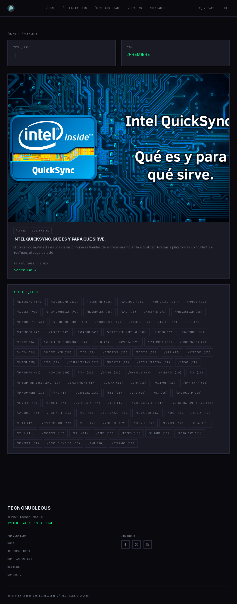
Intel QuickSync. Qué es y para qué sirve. (59, 239)
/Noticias (29, 301)
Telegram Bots (18, 551)
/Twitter (53, 433)
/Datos (110, 372)
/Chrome (158, 433)
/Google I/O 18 (63, 443)
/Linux (26, 342)
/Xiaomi (59, 332)
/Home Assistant (107, 8)
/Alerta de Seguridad (65, 342)
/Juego (164, 332)
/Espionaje (114, 412)
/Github (165, 382)
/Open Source (57, 423)
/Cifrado (123, 443)
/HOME (11, 33)
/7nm (96, 443)
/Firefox (170, 372)
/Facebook (28, 332)
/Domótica (115, 352)
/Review (26, 403)
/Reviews (135, 8)
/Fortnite (59, 412)
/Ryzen (26, 362)
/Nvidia (129, 342)
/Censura (87, 392)
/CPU (80, 433)
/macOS (187, 362)
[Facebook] (125, 544)
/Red (87, 423)
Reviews (13, 567)
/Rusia (200, 412)
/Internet (159, 342)
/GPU (139, 382)
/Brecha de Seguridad (38, 382)
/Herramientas (83, 362)
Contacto (14, 575)
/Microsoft (108, 322)
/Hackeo (139, 322)
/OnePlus (139, 372)
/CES (114, 392)
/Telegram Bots (74, 8)
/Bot (193, 322)
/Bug (103, 342)
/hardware (28, 372)
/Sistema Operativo (193, 403)
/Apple (197, 301)
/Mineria (27, 443)
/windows (199, 352)
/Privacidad (189, 311)
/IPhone (59, 372)
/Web (116, 403)
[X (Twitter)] (136, 544)
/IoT (51, 362)
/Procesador (194, 342)
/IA (196, 372)
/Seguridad (64, 301)
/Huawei (55, 403)
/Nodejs (145, 352)
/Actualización (153, 362)
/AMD (128, 311)
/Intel (21, 230)
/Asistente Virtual (126, 332)
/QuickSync (41, 230)
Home (10, 543)
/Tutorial (166, 301)
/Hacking (117, 362)
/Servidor (147, 412)
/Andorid (27, 412)
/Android (132, 301)
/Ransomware (30, 392)
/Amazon (88, 332)
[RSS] (147, 544)
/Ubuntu (144, 423)
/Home (50, 8)
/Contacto (157, 8)
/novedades (99, 311)
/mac (60, 392)
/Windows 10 (30, 322)
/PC (86, 412)
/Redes (130, 433)
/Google (26, 311)
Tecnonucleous (29, 508)
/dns (175, 412)
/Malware (155, 311)
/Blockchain (58, 352)
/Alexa (26, 352)
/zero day (189, 433)
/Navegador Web (148, 403)
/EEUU (25, 433)
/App (172, 352)
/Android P (188, 392)
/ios (87, 352)
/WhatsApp (195, 382)
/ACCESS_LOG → (24, 270)
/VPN (138, 392)
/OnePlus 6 (87, 403)
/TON (85, 372)
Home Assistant (19, 559)
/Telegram (99, 301)
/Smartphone (82, 382)
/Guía (200, 423)
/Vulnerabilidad (69, 322)
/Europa (173, 423)
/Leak (25, 423)
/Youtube (114, 423)
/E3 (161, 392)
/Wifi (105, 433)
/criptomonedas (61, 311)
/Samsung (193, 332)
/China (113, 382)
